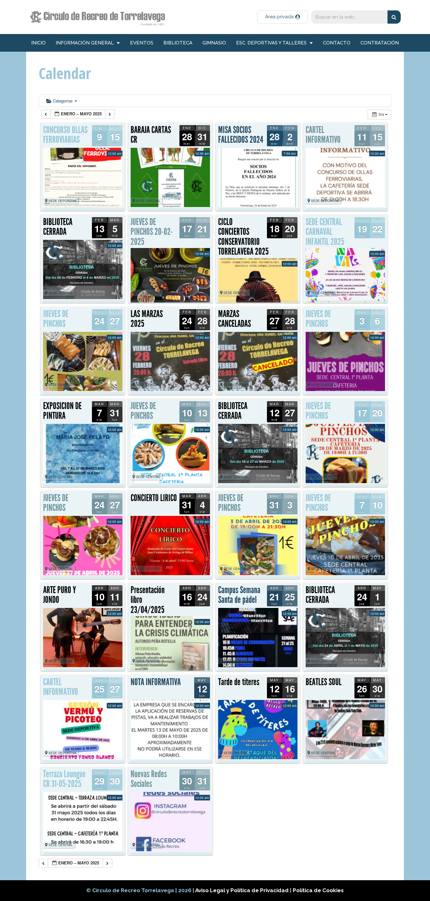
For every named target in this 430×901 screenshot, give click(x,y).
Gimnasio (214, 43)
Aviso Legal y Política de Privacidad (242, 890)
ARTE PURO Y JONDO (59, 595)
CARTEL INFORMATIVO (323, 135)
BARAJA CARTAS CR (151, 135)
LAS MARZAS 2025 (147, 319)
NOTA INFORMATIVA (156, 682)
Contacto (336, 43)
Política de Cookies (318, 890)
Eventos (141, 43)
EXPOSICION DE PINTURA (62, 411)
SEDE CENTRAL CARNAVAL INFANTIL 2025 (325, 231)
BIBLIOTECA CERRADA (57, 227)
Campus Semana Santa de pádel (239, 595)
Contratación (379, 43)
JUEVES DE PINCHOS (55, 319)
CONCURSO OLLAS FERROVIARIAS (65, 135)
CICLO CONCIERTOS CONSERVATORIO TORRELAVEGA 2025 (243, 236)
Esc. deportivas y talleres (271, 43)
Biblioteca (177, 43)
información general (85, 43)
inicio (38, 43)
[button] (282, 17)
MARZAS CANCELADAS (234, 319)
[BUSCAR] (394, 17)
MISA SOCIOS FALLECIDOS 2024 (240, 135)
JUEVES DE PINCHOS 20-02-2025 (152, 231)
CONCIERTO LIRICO (154, 498)
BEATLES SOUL (324, 682)
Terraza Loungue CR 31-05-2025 (64, 779)
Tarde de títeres (238, 682)
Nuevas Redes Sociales (149, 779)
